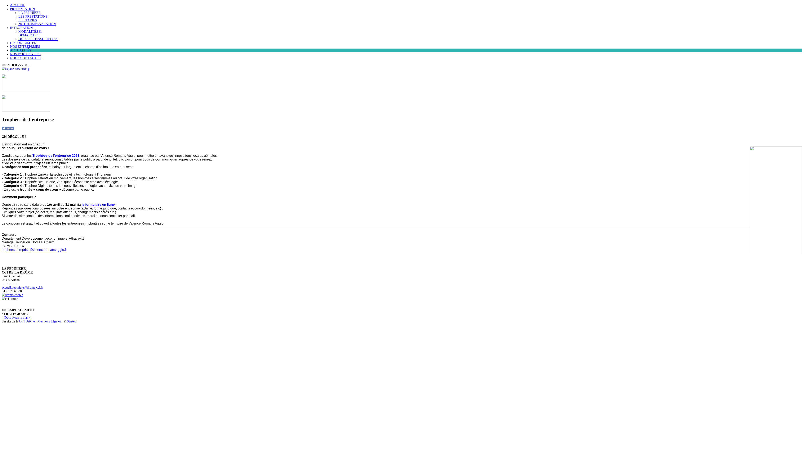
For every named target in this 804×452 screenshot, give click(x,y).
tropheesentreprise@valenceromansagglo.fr (34, 250)
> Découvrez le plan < (16, 317)
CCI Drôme (27, 321)
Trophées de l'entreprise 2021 (55, 155)
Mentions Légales (49, 321)
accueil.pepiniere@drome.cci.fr (22, 287)
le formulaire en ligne (98, 204)
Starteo (71, 321)
